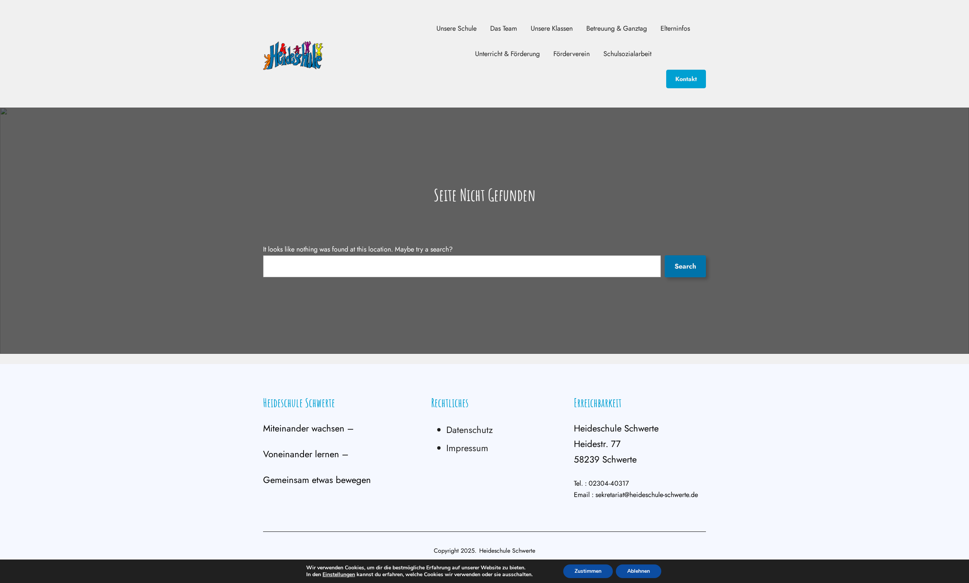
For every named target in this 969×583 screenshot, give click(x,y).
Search (685, 266)
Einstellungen (338, 574)
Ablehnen (638, 571)
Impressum (467, 448)
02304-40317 (609, 483)
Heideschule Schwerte (299, 402)
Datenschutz (469, 429)
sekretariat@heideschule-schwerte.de (646, 495)
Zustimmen (588, 571)
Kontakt (686, 79)
